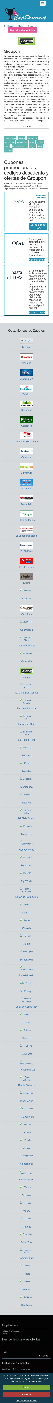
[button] (26, 126)
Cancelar (26, 1394)
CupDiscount (9, 26)
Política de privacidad (26, 1400)
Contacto (5, 1333)
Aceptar (26, 1387)
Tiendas (21, 26)
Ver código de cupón (38, 226)
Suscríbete (43, 1355)
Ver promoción (37, 259)
